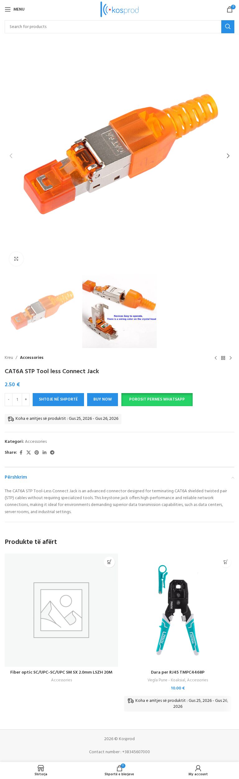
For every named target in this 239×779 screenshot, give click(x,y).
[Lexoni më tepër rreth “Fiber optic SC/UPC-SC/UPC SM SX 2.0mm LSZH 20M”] (109, 562)
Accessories (32, 358)
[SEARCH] (227, 26)
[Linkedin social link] (44, 452)
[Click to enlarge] (16, 259)
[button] (11, 156)
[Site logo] (120, 9)
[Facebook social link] (21, 452)
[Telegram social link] (52, 452)
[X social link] (29, 452)
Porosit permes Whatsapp (157, 399)
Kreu (9, 358)
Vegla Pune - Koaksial (166, 680)
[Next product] (230, 358)
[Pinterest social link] (37, 452)
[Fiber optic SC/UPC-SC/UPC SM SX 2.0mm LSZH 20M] (61, 610)
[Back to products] (223, 358)
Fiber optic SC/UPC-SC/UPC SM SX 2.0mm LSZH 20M (61, 672)
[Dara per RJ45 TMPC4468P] (177, 610)
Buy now (102, 399)
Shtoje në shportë (58, 399)
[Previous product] (215, 358)
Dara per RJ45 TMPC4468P (177, 672)
